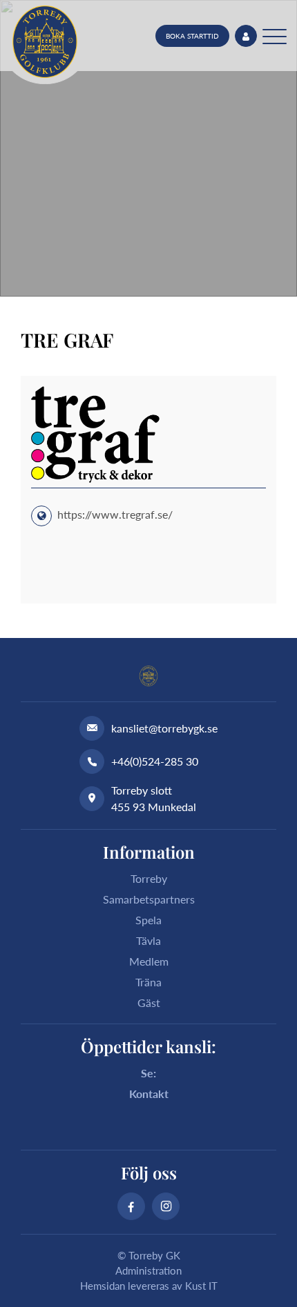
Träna (148, 981)
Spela (148, 919)
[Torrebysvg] (44, 42)
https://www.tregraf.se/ (115, 514)
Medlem (149, 961)
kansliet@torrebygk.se (164, 728)
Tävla (148, 940)
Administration (148, 1270)
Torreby (149, 878)
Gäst (148, 1002)
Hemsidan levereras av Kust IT (149, 1285)
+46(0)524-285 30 (154, 761)
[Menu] (274, 36)
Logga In (246, 36)
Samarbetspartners (149, 899)
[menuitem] (192, 36)
